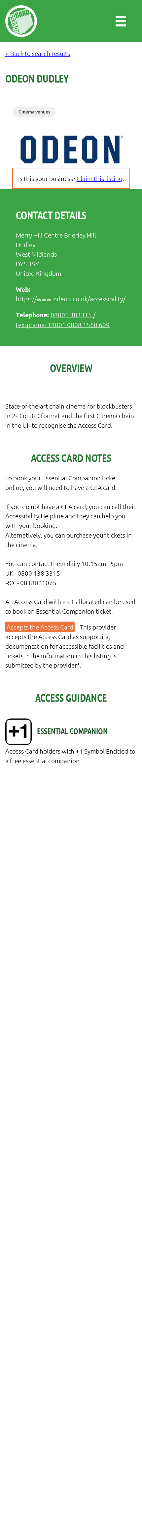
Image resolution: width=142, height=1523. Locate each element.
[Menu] (121, 21)
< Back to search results (37, 53)
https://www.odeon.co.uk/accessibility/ (70, 299)
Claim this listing (100, 178)
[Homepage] (21, 21)
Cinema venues (34, 112)
